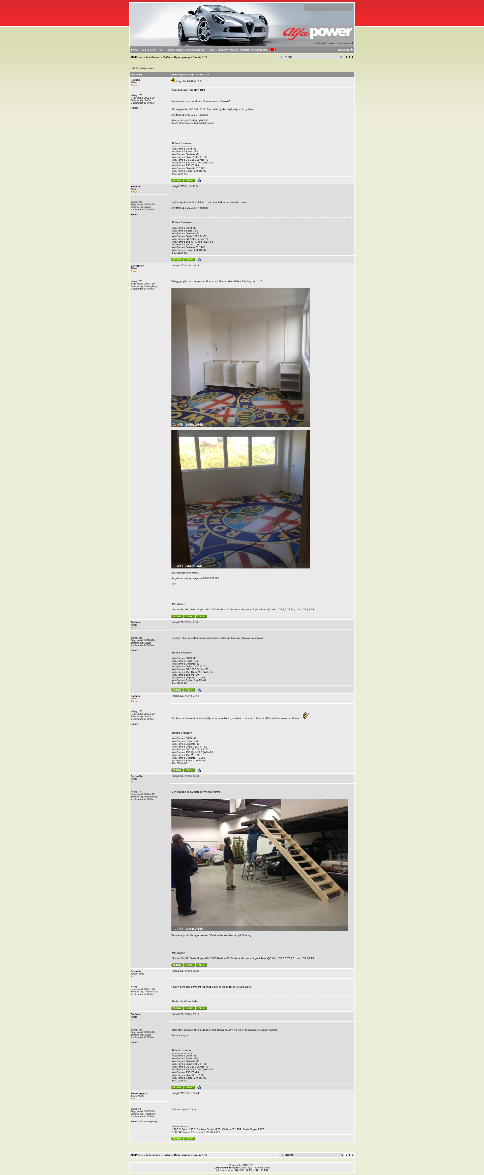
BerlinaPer (137, 265)
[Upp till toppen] (349, 1155)
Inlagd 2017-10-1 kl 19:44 (185, 1093)
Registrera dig (345, 43)
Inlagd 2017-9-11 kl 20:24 (189, 81)
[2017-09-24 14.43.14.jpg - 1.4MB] (240, 426)
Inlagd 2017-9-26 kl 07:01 (185, 622)
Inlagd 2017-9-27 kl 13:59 (185, 696)
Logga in (330, 43)
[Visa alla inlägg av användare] (189, 181)
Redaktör (136, 971)
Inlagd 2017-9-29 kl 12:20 (185, 971)
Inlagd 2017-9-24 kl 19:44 (185, 265)
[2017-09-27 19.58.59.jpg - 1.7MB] (259, 930)
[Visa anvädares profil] (177, 181)
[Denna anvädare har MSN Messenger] (198, 181)
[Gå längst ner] (349, 57)
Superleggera (139, 1093)
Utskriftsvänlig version (142, 68)
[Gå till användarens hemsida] (189, 617)
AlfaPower (136, 57)
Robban (135, 79)
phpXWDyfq (191, 120)
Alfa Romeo (153, 57)
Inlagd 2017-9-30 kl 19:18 (185, 1014)
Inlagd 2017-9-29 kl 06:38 (185, 776)
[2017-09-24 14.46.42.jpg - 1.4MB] (240, 567)
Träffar (167, 57)
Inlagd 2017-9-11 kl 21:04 (185, 186)
